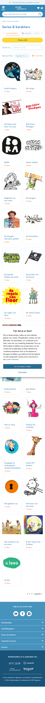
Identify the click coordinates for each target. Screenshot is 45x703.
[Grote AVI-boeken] (33, 455)
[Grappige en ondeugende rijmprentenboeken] (11, 455)
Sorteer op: (6, 47)
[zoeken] (40, 14)
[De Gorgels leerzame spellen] (11, 226)
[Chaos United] (33, 151)
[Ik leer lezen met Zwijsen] (33, 532)
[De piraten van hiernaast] (33, 265)
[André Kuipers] (11, 77)
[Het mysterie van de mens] (11, 532)
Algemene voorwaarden (22, 677)
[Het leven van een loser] (33, 494)
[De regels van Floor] (11, 303)
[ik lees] (11, 569)
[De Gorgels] (33, 188)
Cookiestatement (37, 677)
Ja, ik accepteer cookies (22, 366)
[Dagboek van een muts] (11, 188)
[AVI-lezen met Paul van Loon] (11, 114)
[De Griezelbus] (33, 226)
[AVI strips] (33, 77)
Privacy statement (8, 677)
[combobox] (27, 47)
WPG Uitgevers (35, 680)
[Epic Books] (33, 378)
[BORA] (11, 151)
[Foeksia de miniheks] (33, 415)
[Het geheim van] (11, 494)
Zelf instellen (22, 372)
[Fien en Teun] (11, 415)
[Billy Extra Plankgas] (33, 114)
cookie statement (12, 359)
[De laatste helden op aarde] (11, 265)
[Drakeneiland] (11, 378)
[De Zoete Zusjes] (33, 303)
